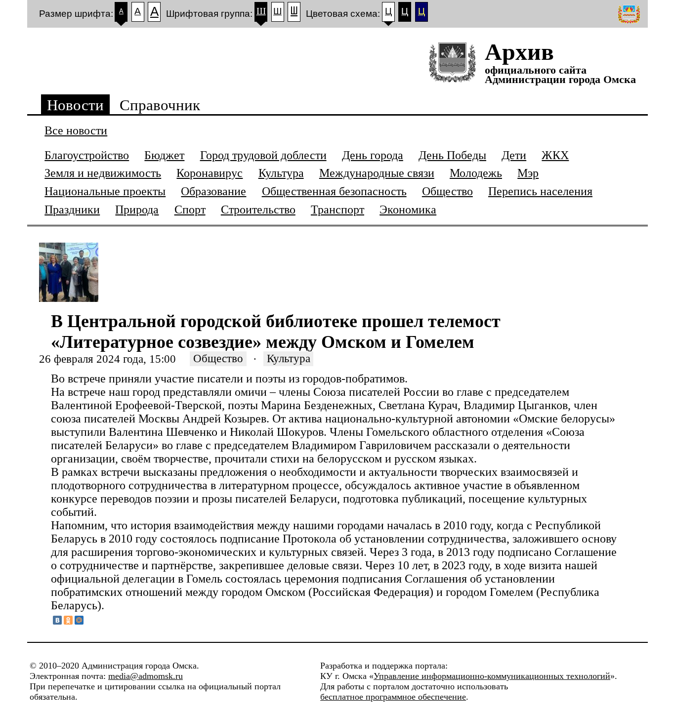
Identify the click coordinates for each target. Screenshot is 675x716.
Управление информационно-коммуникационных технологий (492, 676)
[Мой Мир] (79, 620)
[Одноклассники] (68, 620)
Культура (288, 359)
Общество (218, 359)
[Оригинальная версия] (630, 14)
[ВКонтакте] (57, 620)
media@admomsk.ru (145, 676)
